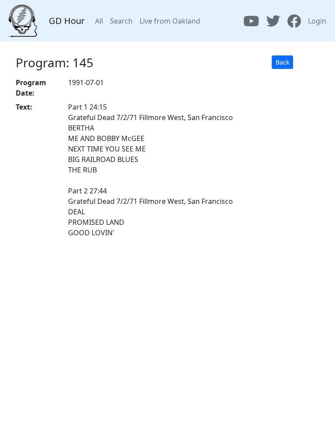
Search (121, 21)
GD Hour (67, 21)
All (99, 21)
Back (282, 62)
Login (317, 21)
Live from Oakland (170, 21)
